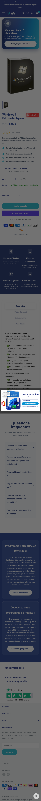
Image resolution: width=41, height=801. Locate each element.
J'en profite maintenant (30, 403)
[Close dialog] (39, 391)
